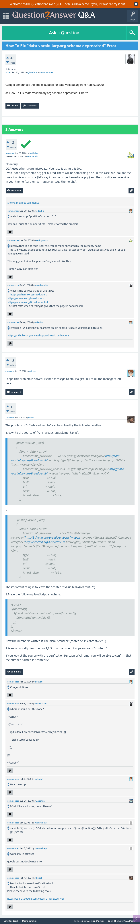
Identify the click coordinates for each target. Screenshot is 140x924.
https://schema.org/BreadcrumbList (27, 302)
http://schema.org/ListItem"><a (45, 542)
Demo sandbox (29, 921)
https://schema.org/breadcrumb (25, 298)
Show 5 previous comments (23, 202)
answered (10, 153)
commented (13, 211)
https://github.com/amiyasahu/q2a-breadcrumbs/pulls (38, 335)
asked (8, 72)
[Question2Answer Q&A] (53, 14)
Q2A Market (130, 921)
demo (85, 4)
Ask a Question (64, 32)
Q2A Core (32, 72)
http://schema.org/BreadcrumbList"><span (52, 537)
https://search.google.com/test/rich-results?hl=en (36, 898)
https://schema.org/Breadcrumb (28, 294)
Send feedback (11, 921)
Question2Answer (95, 921)
